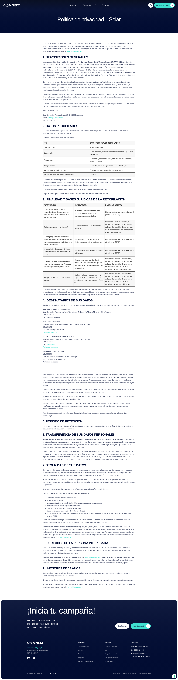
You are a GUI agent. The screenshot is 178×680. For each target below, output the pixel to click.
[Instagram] (33, 658)
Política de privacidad (129, 673)
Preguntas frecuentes (111, 654)
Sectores (73, 5)
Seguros (81, 657)
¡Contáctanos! (109, 661)
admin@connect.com (75, 587)
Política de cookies (145, 673)
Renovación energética (85, 661)
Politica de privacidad (50, 332)
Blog (106, 650)
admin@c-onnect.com (74, 51)
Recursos (105, 5)
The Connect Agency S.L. (35, 648)
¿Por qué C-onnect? (89, 5)
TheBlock (53, 674)
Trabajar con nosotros (111, 657)
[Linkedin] (28, 658)
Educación (81, 654)
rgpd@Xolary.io (52, 344)
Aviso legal (116, 673)
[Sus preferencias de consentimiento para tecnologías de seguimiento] (174, 676)
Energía (80, 650)
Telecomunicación (84, 646)
